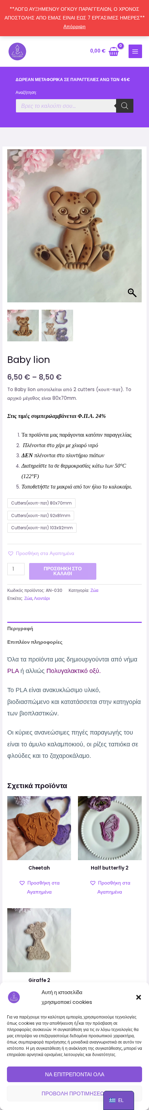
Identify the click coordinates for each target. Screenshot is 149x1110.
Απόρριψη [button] (74, 26)
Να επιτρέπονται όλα (74, 1074)
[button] (138, 997)
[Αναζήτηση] (124, 106)
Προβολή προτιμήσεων (75, 1093)
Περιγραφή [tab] (20, 628)
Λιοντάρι (42, 598)
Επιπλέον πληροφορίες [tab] (34, 642)
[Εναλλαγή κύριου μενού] (135, 51)
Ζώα (94, 590)
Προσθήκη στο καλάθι (63, 571)
